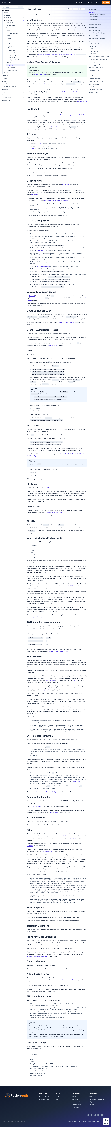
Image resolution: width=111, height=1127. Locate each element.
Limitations (30, 845)
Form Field (62, 980)
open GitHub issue (70, 586)
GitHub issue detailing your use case (57, 651)
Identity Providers (11, 50)
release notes (76, 1104)
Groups (8, 35)
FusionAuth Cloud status (96, 1099)
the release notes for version (68, 322)
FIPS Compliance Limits (96, 89)
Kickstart (32, 148)
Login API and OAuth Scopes (97, 33)
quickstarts (42, 1102)
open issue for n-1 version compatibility (44, 792)
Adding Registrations (48, 851)
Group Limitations (94, 84)
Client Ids (93, 53)
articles (91, 1104)
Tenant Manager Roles (43, 266)
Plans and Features (11, 67)
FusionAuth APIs (62, 836)
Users (8, 30)
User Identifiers (94, 51)
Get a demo (106, 2)
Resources (79, 2)
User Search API (40, 84)
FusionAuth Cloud (44, 1099)
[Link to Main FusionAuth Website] (3, 2)
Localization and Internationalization (11, 56)
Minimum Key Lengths (95, 24)
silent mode (76, 781)
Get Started (5, 10)
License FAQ (77, 1121)
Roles (7, 41)
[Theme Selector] (89, 2)
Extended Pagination (40, 74)
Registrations (10, 38)
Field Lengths (93, 19)
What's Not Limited (94, 92)
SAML (90, 41)
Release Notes (6, 100)
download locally (44, 1096)
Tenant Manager (50, 680)
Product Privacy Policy (93, 1121)
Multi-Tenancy (93, 62)
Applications (9, 22)
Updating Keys (93, 27)
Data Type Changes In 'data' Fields (99, 56)
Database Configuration (96, 67)
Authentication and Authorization (11, 46)
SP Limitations (94, 46)
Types (8, 43)
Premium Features (11, 70)
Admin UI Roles (41, 250)
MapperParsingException (35, 617)
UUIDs (48, 488)
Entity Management (12, 33)
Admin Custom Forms (95, 87)
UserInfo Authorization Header (97, 38)
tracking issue (37, 806)
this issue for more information (53, 512)
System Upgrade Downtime (97, 65)
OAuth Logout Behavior (95, 35)
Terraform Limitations (95, 78)
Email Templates (93, 76)
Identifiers (92, 49)
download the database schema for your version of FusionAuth (68, 115)
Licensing (9, 62)
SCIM (90, 73)
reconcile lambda (61, 454)
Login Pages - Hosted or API (14, 60)
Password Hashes (94, 70)
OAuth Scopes (10, 25)
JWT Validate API (54, 345)
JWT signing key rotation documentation (56, 200)
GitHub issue (47, 690)
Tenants (8, 28)
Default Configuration (95, 30)
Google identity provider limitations (37, 956)
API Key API (38, 143)
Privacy (84, 1121)
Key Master (65, 184)
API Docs (75, 1099)
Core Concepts (8, 20)
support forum (93, 1096)
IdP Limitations (94, 43)
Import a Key (34, 194)
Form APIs (70, 980)
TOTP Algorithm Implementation (98, 59)
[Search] (92, 2)
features (58, 1096)
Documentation (76, 1102)
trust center (76, 1107)
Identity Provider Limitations (97, 81)
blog (90, 1102)
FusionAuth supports (51, 127)
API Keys (91, 22)
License (70, 1121)
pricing (58, 1099)
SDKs (74, 680)
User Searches (93, 12)
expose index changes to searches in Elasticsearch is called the (62, 54)
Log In (97, 2)
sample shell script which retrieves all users (72, 92)
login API (32, 295)
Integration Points (11, 53)
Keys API (34, 175)
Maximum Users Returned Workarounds (97, 15)
